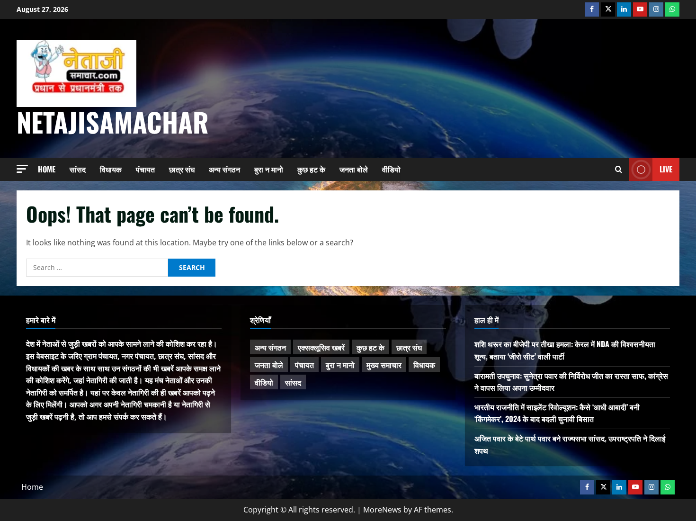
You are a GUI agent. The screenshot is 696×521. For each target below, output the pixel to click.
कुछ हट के (311, 169)
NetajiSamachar (113, 121)
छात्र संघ (182, 169)
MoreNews (382, 509)
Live (666, 168)
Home (46, 169)
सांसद (78, 169)
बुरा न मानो (268, 169)
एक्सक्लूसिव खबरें (321, 347)
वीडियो (391, 169)
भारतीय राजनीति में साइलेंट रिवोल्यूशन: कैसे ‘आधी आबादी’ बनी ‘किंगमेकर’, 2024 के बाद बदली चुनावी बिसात (557, 413)
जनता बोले (353, 169)
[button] (22, 169)
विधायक (111, 169)
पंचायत (145, 169)
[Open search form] (618, 169)
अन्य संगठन (224, 169)
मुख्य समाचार (384, 364)
